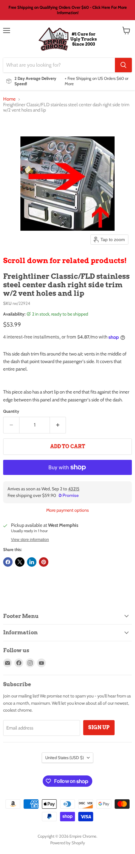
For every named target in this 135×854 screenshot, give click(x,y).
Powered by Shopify (67, 842)
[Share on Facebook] (8, 562)
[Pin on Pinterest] (43, 562)
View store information (30, 539)
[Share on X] (19, 562)
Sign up (99, 727)
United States (64, 757)
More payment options (67, 510)
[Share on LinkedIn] (31, 562)
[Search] (123, 65)
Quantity (11, 411)
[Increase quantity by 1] (58, 425)
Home (9, 99)
